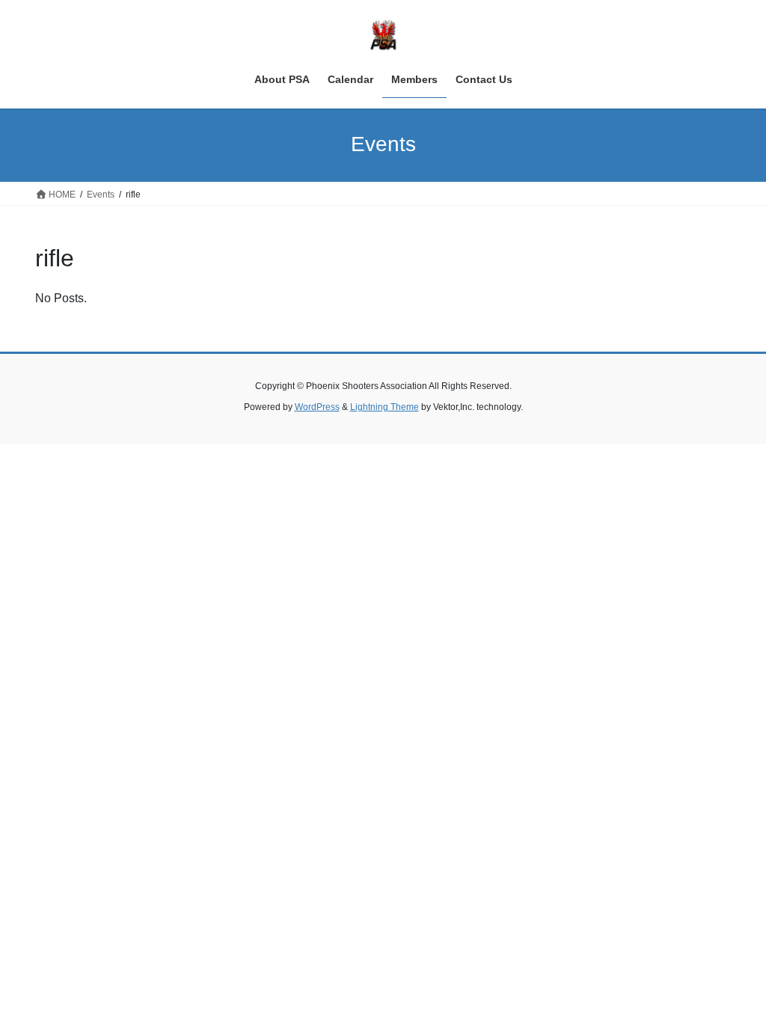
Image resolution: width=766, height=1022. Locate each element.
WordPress (317, 407)
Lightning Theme (384, 407)
